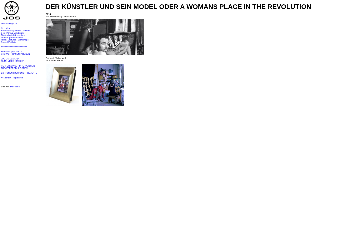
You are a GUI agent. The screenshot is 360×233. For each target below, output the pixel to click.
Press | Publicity (8, 42)
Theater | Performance (12, 37)
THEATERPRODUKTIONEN (14, 68)
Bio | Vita (5, 28)
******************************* (14, 47)
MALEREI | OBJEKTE (11, 51)
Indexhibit (15, 87)
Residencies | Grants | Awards (15, 30)
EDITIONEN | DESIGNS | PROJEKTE (19, 73)
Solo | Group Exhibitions (12, 33)
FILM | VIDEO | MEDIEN (12, 61)
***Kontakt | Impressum (12, 78)
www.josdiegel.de (9, 23)
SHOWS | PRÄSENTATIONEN (15, 54)
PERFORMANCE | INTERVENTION (18, 66)
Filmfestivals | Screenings (13, 35)
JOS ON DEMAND (10, 59)
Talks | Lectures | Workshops (15, 40)
